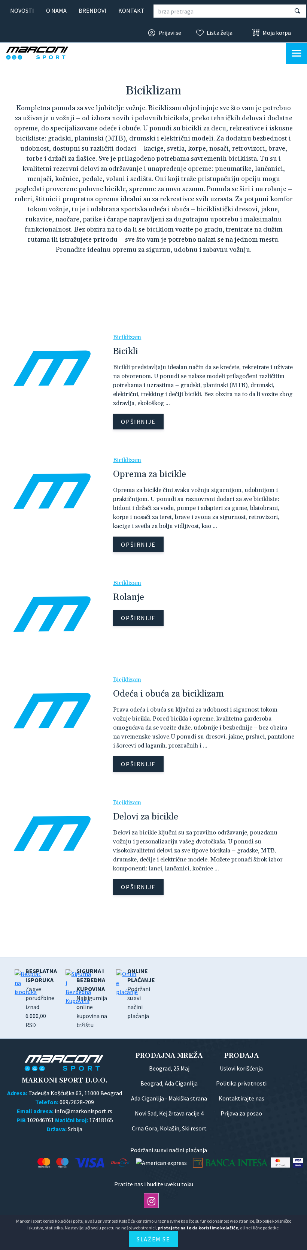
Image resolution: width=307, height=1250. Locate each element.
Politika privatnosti (241, 1083)
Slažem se (153, 1239)
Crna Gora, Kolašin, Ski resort (169, 1128)
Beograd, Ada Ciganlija (169, 1083)
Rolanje (128, 597)
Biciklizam (127, 337)
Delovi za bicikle (145, 816)
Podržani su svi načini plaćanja (141, 993)
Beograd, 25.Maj (169, 1068)
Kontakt (131, 10)
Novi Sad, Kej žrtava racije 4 (169, 1113)
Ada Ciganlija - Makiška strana (169, 1098)
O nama (56, 10)
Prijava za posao (241, 1113)
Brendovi (92, 10)
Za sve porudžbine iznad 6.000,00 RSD (41, 998)
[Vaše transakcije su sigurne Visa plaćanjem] (298, 1162)
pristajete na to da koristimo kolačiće (198, 1228)
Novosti (22, 10)
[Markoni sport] (43, 53)
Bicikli (125, 351)
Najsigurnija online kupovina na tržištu (91, 998)
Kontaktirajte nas (241, 1098)
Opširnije (138, 421)
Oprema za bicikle (149, 474)
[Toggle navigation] (296, 53)
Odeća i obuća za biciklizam (168, 694)
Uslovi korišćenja (241, 1068)
